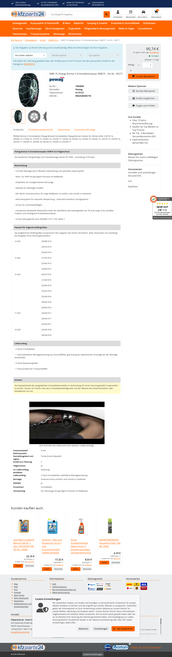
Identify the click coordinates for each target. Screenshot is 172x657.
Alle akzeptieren (125, 628)
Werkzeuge (59, 33)
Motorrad (17, 28)
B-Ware (66, 23)
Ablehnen (83, 628)
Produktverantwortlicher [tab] (40, 129)
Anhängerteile (19, 23)
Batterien (78, 23)
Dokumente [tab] (64, 129)
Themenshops (19, 33)
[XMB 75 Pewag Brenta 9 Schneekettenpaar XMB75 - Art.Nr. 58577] (28, 90)
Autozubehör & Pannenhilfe (45, 23)
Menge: (131, 64)
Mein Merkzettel (21, 598)
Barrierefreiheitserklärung (64, 589)
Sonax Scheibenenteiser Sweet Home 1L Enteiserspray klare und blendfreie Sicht (81, 546)
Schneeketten (145, 28)
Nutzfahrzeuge (33, 28)
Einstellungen (101, 628)
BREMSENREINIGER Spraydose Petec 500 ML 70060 (109, 543)
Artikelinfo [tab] (18, 129)
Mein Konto (19, 595)
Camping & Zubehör (97, 23)
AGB (54, 584)
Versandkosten (30, 561)
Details (18, 566)
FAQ (16, 589)
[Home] (28, 14)
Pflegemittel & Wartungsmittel (99, 28)
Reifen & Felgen (127, 28)
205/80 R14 (53, 40)
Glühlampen (149, 23)
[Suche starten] (107, 14)
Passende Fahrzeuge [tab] (84, 129)
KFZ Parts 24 (16, 40)
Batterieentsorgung (61, 592)
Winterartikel (75, 33)
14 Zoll (43, 40)
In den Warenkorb (146, 76)
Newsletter (19, 601)
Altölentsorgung (59, 586)
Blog (16, 584)
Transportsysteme (40, 33)
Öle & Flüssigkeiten (55, 28)
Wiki (16, 586)
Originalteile (74, 28)
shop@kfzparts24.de (20, 632)
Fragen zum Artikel (145, 105)
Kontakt (17, 592)
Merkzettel (30, 566)
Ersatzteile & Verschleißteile (125, 23)
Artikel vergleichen (145, 98)
